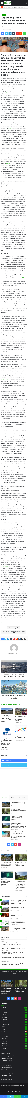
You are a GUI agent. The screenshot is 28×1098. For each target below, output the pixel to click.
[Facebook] (2, 639)
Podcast (4, 1048)
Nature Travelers (6, 1034)
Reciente (4, 797)
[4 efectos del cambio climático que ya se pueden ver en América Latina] (5, 928)
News (3, 1029)
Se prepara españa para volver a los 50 (14, 631)
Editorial (4, 1026)
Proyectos (4, 1043)
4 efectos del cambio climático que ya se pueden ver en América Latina (18, 928)
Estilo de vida (5, 1012)
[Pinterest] (14, 639)
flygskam (8, 92)
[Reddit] (17, 639)
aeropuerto (6, 566)
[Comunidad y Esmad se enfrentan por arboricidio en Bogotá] (21, 711)
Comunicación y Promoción (7, 1056)
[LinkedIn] (8, 639)
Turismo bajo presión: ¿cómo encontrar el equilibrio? (17, 818)
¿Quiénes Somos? (5, 1053)
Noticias (8, 12)
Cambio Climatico (6, 1024)
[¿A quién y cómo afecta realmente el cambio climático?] (5, 915)
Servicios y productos (6, 1058)
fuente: (3, 623)
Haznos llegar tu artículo (7, 1079)
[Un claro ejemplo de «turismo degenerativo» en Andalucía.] (6, 811)
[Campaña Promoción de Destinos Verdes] (5, 909)
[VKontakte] (19, 639)
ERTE (23, 278)
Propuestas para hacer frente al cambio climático (18, 921)
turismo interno (21, 503)
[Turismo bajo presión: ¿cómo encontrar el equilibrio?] (6, 818)
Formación (3, 1063)
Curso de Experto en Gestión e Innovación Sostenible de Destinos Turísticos (18, 902)
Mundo (3, 1031)
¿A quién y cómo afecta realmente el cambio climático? (17, 915)
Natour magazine (14, 628)
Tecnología (4, 1045)
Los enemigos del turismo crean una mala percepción (18, 803)
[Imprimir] (25, 639)
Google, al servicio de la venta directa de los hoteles (21, 737)
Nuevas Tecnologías (6, 1065)
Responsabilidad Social (6, 1067)
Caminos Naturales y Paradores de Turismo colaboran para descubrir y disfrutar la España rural (18, 825)
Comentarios (22, 797)
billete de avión (5, 379)
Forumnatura (5, 1010)
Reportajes (4, 1038)
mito (2, 260)
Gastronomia (5, 1036)
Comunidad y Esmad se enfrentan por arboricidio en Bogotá (20, 718)
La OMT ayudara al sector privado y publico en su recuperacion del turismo (6, 718)
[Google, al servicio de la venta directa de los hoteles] (21, 730)
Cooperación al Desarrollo (7, 1060)
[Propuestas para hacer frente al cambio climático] (5, 922)
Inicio (3, 12)
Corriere (10, 128)
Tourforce (4, 1041)
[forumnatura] (7, 3)
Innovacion (4, 1017)
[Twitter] (5, 639)
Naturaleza (4, 1014)
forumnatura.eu (7, 27)
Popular (13, 797)
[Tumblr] (11, 639)
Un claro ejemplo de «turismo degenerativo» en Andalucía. (18, 810)
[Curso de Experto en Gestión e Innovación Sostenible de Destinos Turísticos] (5, 902)
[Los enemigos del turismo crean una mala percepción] (6, 804)
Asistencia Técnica (5, 1069)
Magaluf (8, 163)
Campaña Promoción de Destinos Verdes (17, 908)
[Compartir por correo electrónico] (22, 639)
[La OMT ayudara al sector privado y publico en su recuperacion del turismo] (7, 711)
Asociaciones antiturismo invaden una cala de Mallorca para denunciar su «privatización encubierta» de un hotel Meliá (18, 834)
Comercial (4, 1019)
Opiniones (4, 1022)
